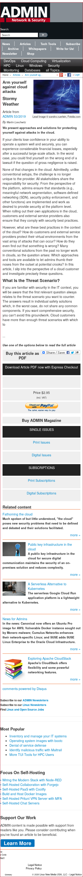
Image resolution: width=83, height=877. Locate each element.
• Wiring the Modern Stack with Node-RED (31, 780)
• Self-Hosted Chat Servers (19, 803)
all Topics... (54, 70)
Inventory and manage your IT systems (38, 736)
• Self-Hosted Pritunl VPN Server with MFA (31, 798)
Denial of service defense (27, 745)
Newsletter (9, 54)
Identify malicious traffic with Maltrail (35, 750)
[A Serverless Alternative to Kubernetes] (14, 588)
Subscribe (73, 44)
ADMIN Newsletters (35, 700)
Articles (25, 44)
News (6, 44)
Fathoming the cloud (18, 514)
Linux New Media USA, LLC (53, 874)
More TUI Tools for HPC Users (31, 754)
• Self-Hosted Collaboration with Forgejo (29, 784)
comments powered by (25, 688)
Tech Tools (48, 44)
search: (4, 29)
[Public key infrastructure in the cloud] (14, 548)
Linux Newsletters (34, 705)
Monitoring (11, 70)
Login (77, 74)
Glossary (8, 874)
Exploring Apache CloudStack (49, 658)
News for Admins (15, 618)
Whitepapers (37, 49)
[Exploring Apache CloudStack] (14, 667)
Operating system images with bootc (35, 740)
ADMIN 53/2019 (14, 116)
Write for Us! (65, 49)
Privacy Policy (34, 868)
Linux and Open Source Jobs (25, 709)
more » (75, 535)
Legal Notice (35, 865)
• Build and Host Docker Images (23, 793)
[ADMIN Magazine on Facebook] (69, 74)
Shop (30, 54)
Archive (13, 49)
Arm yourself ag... (33, 75)
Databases (32, 70)
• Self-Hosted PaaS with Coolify (23, 789)
